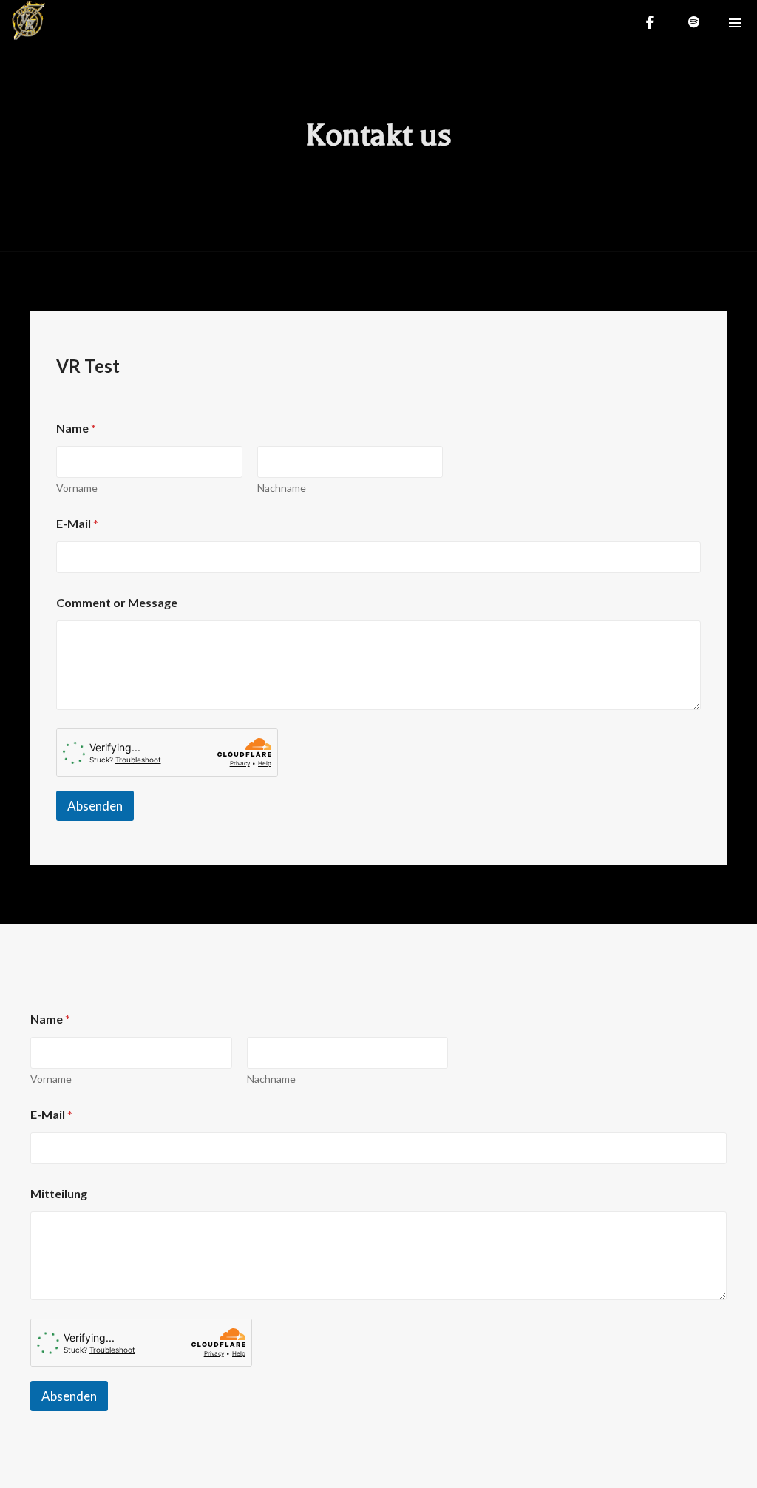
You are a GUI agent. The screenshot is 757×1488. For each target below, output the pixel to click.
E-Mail (77, 523)
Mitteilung (58, 1193)
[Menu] (735, 22)
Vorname (77, 487)
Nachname (281, 487)
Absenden (95, 806)
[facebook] (650, 22)
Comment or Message (116, 602)
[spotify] (694, 22)
